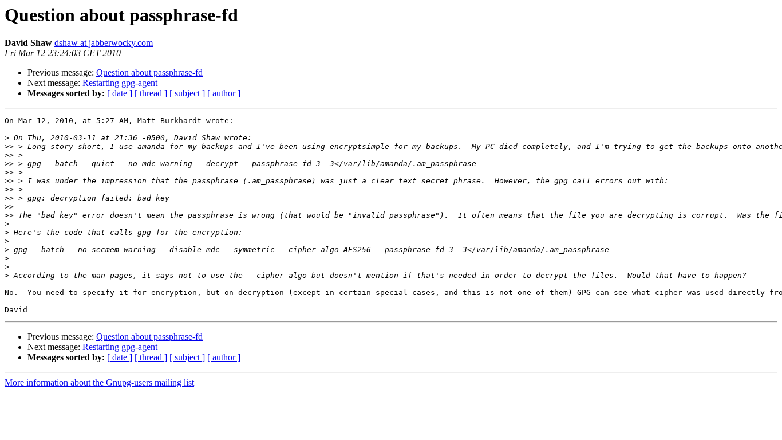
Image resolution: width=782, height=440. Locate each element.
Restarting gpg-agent (119, 83)
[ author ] (223, 93)
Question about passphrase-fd (149, 72)
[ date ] (119, 93)
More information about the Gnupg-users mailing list (99, 382)
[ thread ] (151, 93)
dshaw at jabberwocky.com (103, 43)
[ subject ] (187, 93)
